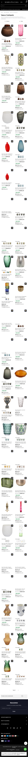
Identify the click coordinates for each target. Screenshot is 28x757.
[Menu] (2, 2)
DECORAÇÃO (6, 12)
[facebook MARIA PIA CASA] (10, 728)
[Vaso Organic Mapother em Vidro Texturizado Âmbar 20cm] (5, 467)
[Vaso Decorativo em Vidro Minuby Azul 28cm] (19, 157)
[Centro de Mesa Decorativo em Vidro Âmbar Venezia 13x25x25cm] (22, 676)
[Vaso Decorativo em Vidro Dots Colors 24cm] (24, 541)
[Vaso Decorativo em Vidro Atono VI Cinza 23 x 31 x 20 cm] (24, 128)
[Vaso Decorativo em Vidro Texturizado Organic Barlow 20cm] (17, 467)
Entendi (18, 754)
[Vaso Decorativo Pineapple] (20, 649)
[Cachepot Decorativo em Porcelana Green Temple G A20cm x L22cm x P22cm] (20, 440)
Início (2, 12)
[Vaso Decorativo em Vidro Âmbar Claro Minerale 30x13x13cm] (10, 272)
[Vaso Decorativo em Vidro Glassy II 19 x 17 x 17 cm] (8, 128)
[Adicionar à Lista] (12, 26)
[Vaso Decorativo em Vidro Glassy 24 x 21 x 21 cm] (6, 128)
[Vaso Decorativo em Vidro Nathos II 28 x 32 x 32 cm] (5, 41)
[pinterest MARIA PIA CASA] (20, 728)
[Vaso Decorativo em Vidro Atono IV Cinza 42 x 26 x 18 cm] (20, 128)
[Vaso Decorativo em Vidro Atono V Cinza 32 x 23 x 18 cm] (22, 128)
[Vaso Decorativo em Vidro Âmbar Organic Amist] (6, 649)
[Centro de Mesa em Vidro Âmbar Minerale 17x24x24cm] (4, 272)
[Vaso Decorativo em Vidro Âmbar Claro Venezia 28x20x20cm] (17, 676)
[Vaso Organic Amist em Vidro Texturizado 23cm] (8, 649)
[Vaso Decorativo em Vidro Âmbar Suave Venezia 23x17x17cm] (20, 676)
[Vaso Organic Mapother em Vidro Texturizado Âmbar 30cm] (9, 467)
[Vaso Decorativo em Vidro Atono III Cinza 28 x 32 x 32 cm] (17, 128)
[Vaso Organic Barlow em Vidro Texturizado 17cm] (20, 467)
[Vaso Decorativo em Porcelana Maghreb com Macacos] (4, 413)
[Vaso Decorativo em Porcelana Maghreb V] (6, 413)
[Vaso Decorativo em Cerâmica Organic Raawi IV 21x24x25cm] (24, 621)
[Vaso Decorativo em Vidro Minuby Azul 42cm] (23, 157)
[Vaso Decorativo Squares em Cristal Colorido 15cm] (6, 299)
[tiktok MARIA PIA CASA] (17, 728)
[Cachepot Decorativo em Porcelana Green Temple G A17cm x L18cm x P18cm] (17, 440)
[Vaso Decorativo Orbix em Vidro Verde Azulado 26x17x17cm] (8, 440)
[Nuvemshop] (11, 750)
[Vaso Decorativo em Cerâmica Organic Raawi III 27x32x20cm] (22, 621)
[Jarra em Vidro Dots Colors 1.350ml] (20, 541)
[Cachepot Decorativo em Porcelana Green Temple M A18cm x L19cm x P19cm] (24, 440)
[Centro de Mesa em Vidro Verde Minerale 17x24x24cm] (8, 272)
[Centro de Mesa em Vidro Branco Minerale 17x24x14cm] (6, 272)
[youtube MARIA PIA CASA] (14, 728)
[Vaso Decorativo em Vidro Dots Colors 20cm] (22, 541)
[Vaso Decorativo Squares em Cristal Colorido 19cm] (8, 299)
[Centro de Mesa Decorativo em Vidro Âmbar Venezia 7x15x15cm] (24, 676)
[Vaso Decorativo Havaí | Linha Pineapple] (20, 70)
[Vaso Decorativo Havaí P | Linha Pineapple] (17, 70)
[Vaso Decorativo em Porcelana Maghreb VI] (8, 413)
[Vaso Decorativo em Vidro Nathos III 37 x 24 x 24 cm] (7, 41)
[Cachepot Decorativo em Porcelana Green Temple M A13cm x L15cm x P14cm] (22, 440)
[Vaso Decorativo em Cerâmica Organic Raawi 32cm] (17, 621)
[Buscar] (25, 5)
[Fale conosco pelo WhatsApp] (25, 749)
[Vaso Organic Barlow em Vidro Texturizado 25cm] (22, 467)
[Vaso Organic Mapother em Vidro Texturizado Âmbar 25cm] (7, 467)
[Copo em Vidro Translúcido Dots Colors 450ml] (18, 541)
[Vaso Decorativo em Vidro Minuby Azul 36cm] (21, 157)
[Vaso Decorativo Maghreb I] (10, 413)
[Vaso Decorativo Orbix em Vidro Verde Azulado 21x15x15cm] (6, 440)
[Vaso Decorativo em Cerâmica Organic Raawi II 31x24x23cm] (20, 621)
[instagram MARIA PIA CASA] (7, 728)
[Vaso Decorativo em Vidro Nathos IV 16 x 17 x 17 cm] (9, 41)
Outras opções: (4, 39)
